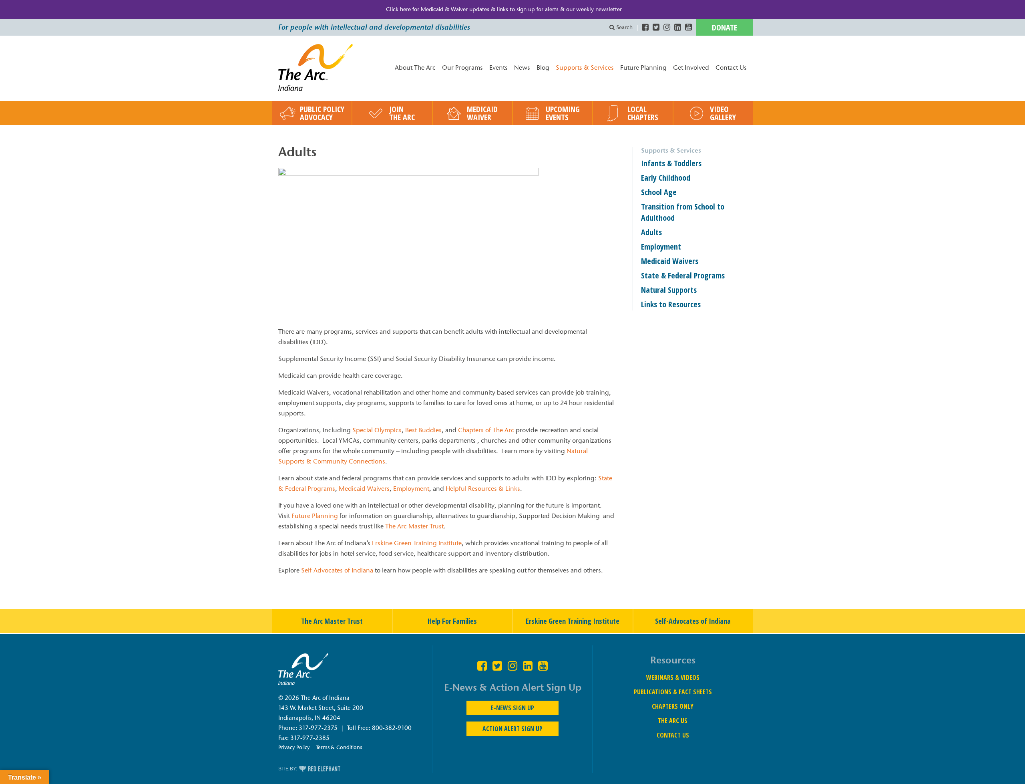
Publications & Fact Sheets (673, 691)
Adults (651, 232)
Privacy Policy (294, 747)
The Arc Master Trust (414, 526)
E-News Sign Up (512, 707)
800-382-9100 (392, 728)
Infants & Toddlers (671, 163)
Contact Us (731, 67)
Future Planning (643, 67)
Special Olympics (377, 430)
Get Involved (691, 67)
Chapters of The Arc (487, 430)
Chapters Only (672, 706)
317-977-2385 (310, 738)
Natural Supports (669, 289)
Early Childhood (665, 177)
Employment (411, 488)
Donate (724, 27)
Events (498, 67)
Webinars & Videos (672, 677)
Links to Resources (671, 304)
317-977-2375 (318, 728)
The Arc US (672, 720)
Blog (543, 67)
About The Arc (415, 67)
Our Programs (462, 67)
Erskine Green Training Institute (417, 543)
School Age (659, 192)
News (522, 67)
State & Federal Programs (683, 275)
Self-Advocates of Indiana (337, 570)
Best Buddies (423, 430)
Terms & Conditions (339, 747)
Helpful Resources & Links (483, 488)
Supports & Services (585, 67)
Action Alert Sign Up (512, 728)
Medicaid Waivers (364, 488)
